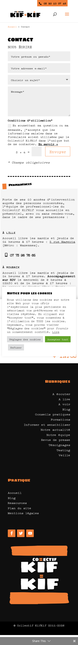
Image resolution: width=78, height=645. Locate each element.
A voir (64, 404)
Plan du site (19, 508)
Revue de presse (55, 439)
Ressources (17, 503)
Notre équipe (58, 435)
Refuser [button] (16, 347)
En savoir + (48, 144)
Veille (64, 455)
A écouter (61, 394)
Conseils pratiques (52, 414)
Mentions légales (23, 513)
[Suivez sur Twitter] (21, 533)
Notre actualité (55, 429)
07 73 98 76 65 (22, 255)
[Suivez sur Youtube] (30, 533)
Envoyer (57, 151)
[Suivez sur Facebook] (11, 533)
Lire (55, 331)
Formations (60, 419)
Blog (66, 409)
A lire (64, 399)
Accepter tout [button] (57, 339)
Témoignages (59, 445)
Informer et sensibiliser (47, 424)
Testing (63, 450)
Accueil (12, 26)
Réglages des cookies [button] (25, 339)
